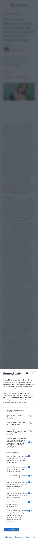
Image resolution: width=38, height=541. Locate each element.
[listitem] (19, 411)
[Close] (34, 373)
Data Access (19, 537)
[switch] (30, 416)
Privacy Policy (31, 537)
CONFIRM (12, 529)
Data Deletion (7, 537)
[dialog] (19, 455)
